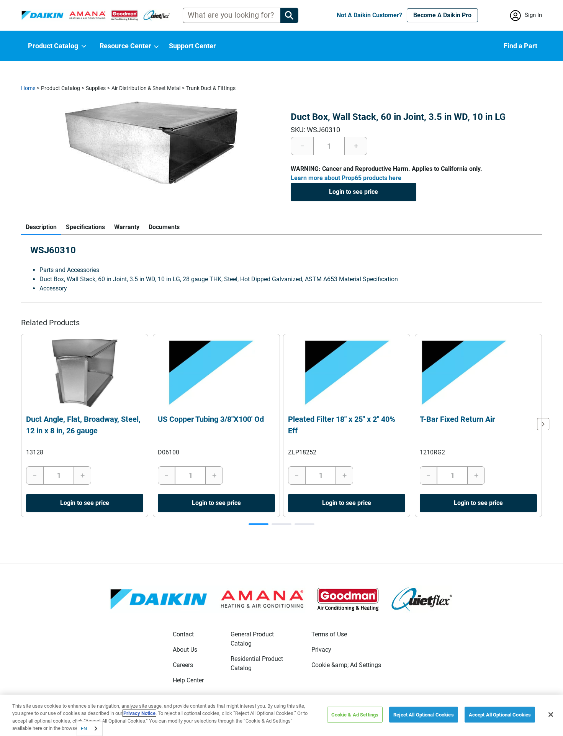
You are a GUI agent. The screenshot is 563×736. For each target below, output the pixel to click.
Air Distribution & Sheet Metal (145, 88)
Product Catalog (60, 88)
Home (28, 88)
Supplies (96, 88)
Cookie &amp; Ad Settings (346, 665)
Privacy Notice (139, 713)
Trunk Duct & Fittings (211, 88)
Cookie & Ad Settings (355, 715)
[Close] (550, 714)
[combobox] (90, 728)
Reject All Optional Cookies (423, 715)
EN (84, 728)
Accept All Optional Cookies (500, 715)
